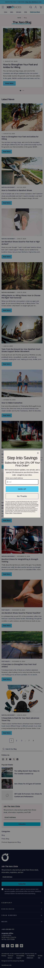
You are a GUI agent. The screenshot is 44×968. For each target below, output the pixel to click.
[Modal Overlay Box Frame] (22, 484)
